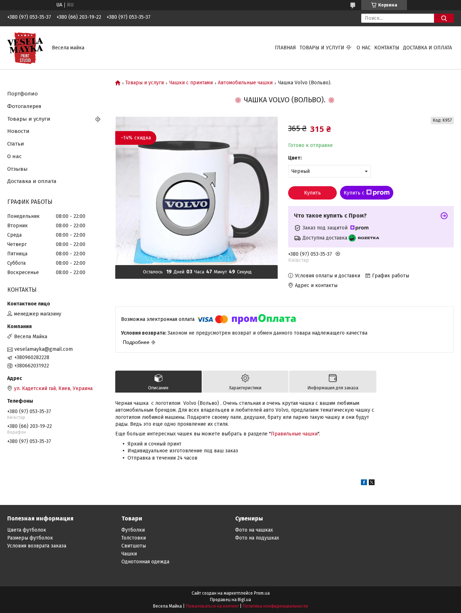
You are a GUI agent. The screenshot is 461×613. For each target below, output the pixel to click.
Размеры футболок (30, 538)
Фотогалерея (24, 106)
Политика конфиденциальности (275, 606)
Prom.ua (262, 593)
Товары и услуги (322, 48)
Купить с (354, 193)
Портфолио (22, 93)
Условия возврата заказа (36, 546)
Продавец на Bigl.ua (230, 599)
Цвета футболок (26, 530)
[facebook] (364, 483)
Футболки (133, 530)
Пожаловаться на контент (212, 606)
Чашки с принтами (191, 82)
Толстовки (133, 538)
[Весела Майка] (25, 47)
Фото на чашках (254, 530)
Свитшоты (133, 546)
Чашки (129, 554)
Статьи (15, 143)
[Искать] (444, 18)
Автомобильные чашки (245, 82)
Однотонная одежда (145, 562)
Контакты (386, 48)
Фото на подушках (257, 538)
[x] (372, 483)
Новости (18, 131)
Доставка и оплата (427, 48)
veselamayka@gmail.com (43, 349)
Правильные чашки (294, 434)
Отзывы (17, 169)
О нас (364, 48)
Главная (285, 48)
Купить (312, 193)
